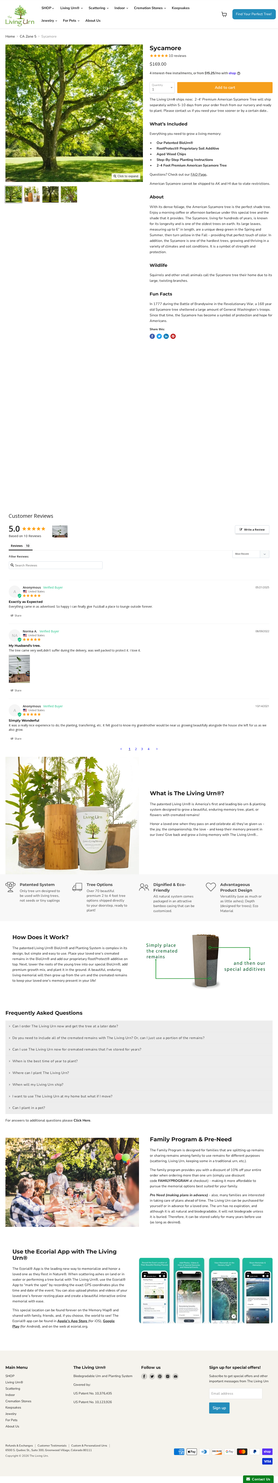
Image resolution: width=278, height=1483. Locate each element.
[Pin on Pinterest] (173, 336)
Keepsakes (181, 8)
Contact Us (260, 1479)
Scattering (97, 8)
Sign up (219, 1407)
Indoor (120, 8)
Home (10, 36)
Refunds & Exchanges (19, 1446)
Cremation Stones (149, 8)
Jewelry (48, 20)
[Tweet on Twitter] (159, 336)
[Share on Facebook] (152, 336)
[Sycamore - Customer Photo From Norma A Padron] (60, 532)
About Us (93, 20)
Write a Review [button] (254, 529)
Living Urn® (70, 8)
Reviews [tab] (17, 546)
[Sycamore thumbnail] (13, 194)
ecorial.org (79, 1326)
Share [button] (18, 615)
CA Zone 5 (28, 36)
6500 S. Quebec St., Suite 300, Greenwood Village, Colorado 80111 (48, 1450)
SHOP (46, 8)
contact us (183, 110)
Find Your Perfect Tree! (254, 14)
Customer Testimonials (52, 1446)
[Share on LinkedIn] (166, 336)
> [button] (157, 749)
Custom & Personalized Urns (89, 1446)
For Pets (70, 20)
